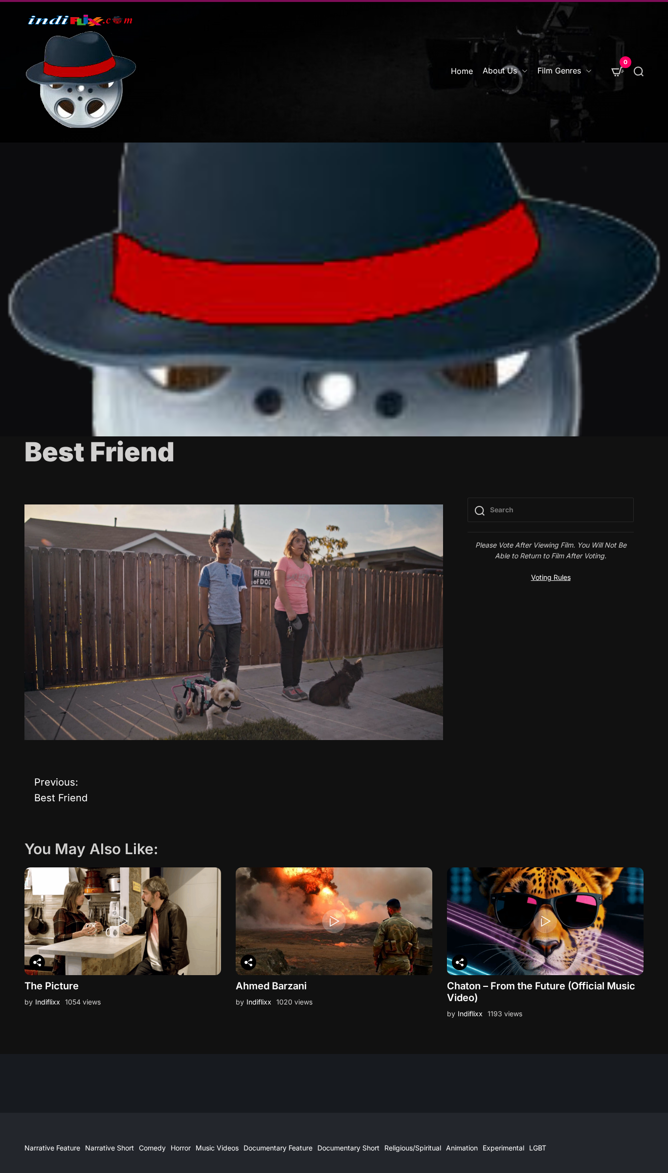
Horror (181, 1148)
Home (462, 71)
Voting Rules (551, 577)
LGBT (537, 1148)
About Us (500, 70)
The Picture (51, 986)
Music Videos (217, 1148)
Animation (462, 1148)
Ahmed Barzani (271, 986)
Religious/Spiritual (412, 1148)
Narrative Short (109, 1148)
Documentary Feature (278, 1148)
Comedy (152, 1148)
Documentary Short (348, 1148)
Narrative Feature (52, 1148)
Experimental (503, 1148)
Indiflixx (47, 1002)
